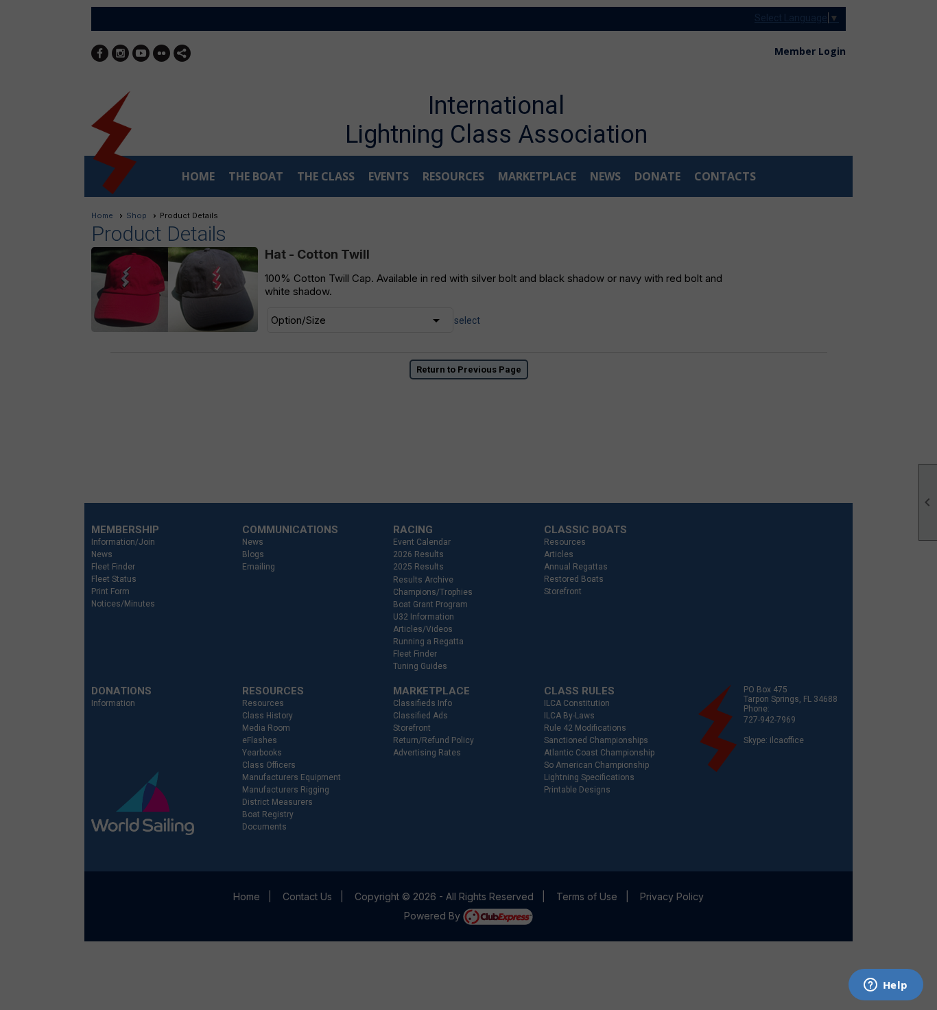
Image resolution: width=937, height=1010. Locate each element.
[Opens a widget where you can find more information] (885, 986)
